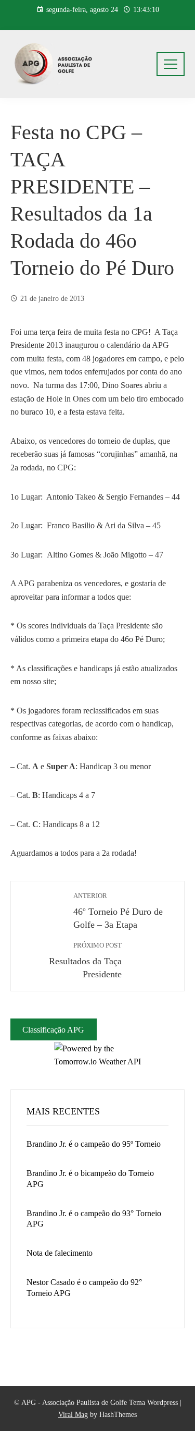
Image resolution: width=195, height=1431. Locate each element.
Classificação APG (53, 1029)
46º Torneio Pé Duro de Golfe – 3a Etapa (118, 911)
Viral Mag (73, 1414)
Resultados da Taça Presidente (85, 960)
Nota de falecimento (60, 1252)
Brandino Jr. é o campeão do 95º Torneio (94, 1143)
